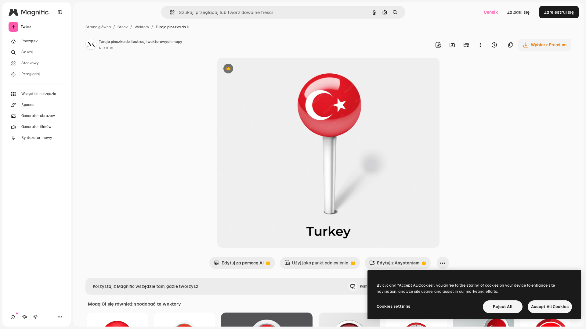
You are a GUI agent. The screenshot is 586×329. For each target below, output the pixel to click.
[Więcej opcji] (480, 45)
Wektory (142, 27)
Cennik (491, 12)
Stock (123, 27)
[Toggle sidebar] (60, 12)
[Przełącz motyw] (35, 317)
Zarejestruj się (559, 12)
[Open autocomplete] (169, 12)
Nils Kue (106, 48)
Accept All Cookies (550, 306)
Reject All (502, 306)
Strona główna (98, 27)
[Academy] (24, 317)
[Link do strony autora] (90, 45)
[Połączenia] (13, 317)
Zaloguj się (518, 12)
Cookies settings (393, 306)
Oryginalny (259, 69)
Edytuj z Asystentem (394, 264)
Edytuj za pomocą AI (239, 264)
